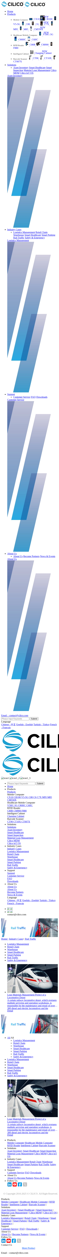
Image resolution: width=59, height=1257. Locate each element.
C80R (10, 810)
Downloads (41, 397)
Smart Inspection (15, 835)
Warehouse (18, 235)
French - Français (15, 903)
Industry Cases (14, 229)
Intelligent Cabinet (29, 1145)
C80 (31, 797)
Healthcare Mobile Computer (39, 1143)
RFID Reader (13, 1145)
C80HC (22, 805)
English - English (24, 724)
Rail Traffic (18, 237)
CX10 (10, 797)
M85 (49, 797)
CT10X (17, 821)
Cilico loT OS (26, 73)
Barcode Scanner (47, 1145)
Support (11, 394)
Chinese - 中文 (8, 724)
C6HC (29, 805)
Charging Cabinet (15, 816)
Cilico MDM (13, 840)
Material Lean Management (37, 70)
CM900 (18, 810)
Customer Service (21, 397)
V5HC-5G (12, 805)
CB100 (17, 797)
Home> (4, 939)
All (8, 1037)
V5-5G (25, 797)
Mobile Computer (15, 1143)
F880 (24, 810)
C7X (39, 797)
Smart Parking (48, 235)
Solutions (11, 65)
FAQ (33, 397)
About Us (12, 553)
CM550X (11, 800)
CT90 (10, 821)
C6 (35, 797)
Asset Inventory (20, 67)
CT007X (25, 821)
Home (10, 11)
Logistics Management (24, 232)
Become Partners (31, 556)
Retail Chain (42, 232)
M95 (44, 797)
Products (11, 14)
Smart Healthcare (37, 67)
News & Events (47, 556)
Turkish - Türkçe (41, 724)
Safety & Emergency (35, 237)
